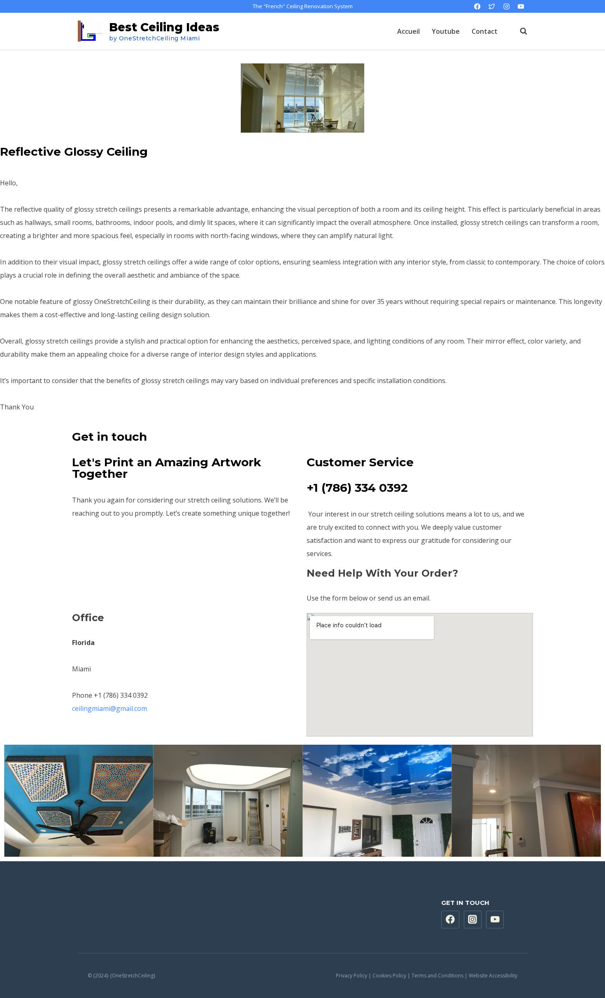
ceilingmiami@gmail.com (109, 708)
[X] (492, 6)
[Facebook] (477, 6)
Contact (485, 31)
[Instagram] (506, 6)
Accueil (408, 31)
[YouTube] (520, 6)
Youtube (446, 31)
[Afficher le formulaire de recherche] (519, 31)
